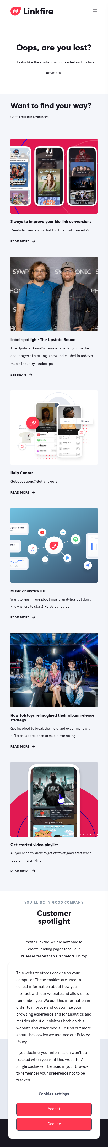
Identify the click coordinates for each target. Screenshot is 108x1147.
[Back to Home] (31, 12)
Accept (54, 1109)
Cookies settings (54, 1094)
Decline (54, 1124)
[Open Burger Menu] (95, 11)
